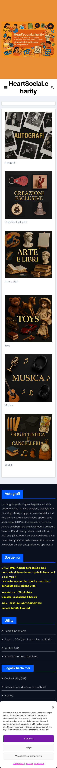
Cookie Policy (19, 763)
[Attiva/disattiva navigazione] (5, 87)
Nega (29, 747)
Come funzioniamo (15, 631)
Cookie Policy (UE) (15, 678)
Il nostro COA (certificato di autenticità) (27, 639)
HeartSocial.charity (28, 87)
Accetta (28, 738)
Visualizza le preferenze (28, 756)
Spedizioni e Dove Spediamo (21, 656)
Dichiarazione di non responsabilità (25, 687)
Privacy (29, 763)
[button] (51, 705)
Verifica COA (11, 648)
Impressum (39, 763)
